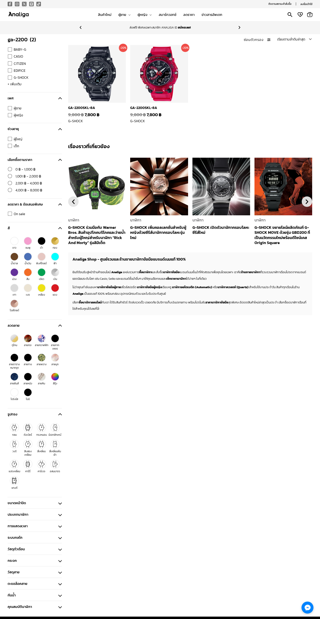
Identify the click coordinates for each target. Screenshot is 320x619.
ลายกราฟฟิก (41, 345)
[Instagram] (17, 4)
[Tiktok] (38, 4)
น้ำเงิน (28, 263)
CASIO (18, 56)
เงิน (55, 279)
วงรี (14, 451)
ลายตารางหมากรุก (14, 366)
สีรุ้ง (55, 383)
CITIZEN (20, 63)
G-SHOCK (21, 77)
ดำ (41, 248)
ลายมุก (55, 364)
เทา (14, 295)
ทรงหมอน (41, 435)
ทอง (55, 248)
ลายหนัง (28, 383)
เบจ (28, 295)
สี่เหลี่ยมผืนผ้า (55, 453)
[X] (24, 4)
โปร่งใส (14, 399)
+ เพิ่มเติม (15, 84)
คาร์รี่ (27, 471)
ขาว (14, 248)
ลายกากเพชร (55, 347)
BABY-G (20, 49)
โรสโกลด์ (14, 310)
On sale (19, 213)
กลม (14, 435)
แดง (55, 295)
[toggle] (60, 98)
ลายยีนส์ (14, 383)
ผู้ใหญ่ (18, 139)
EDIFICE (19, 70)
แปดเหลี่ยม (14, 471)
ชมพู (27, 248)
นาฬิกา (73, 220)
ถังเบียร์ (28, 435)
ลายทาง (28, 364)
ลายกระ (28, 345)
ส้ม (27, 279)
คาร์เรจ (41, 471)
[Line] (31, 4)
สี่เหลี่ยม (41, 451)
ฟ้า (55, 263)
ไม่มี (28, 399)
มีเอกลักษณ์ (55, 435)
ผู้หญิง (18, 115)
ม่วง (14, 279)
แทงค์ (14, 488)
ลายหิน (41, 383)
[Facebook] (10, 4)
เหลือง (41, 295)
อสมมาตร (55, 471)
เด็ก (16, 146)
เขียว (41, 279)
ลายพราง (42, 364)
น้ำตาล (14, 263)
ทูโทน (14, 345)
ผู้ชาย (17, 108)
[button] (279, 4)
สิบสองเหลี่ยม (28, 453)
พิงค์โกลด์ (41, 263)
